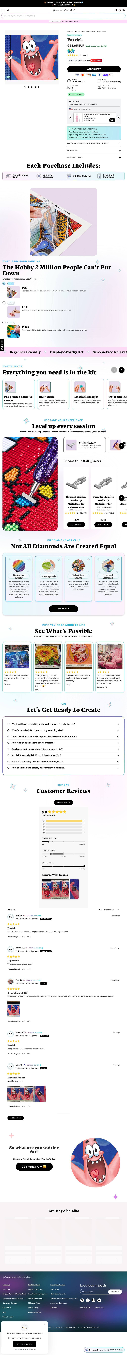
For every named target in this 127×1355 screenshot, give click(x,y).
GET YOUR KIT (63, 609)
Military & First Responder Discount (64, 1298)
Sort (100, 909)
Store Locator (7, 1317)
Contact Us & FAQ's (35, 1289)
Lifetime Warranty (35, 1298)
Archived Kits (71, 1327)
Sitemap (59, 1327)
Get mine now (32, 1166)
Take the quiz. (116, 1350)
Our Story (6, 1289)
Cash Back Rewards (58, 1294)
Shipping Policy (34, 1303)
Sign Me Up (115, 1292)
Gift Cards (54, 1289)
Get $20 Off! (85, 1307)
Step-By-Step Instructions (12, 1298)
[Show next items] (122, 370)
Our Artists (6, 1308)
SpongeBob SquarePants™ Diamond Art (86, 31)
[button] (55, 57)
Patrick (103, 31)
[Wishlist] (119, 10)
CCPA (49, 1327)
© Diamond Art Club (76, 510)
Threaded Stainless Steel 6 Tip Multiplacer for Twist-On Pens (76, 502)
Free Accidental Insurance (38, 1294)
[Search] (116, 10)
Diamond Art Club (92, 1327)
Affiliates (54, 1308)
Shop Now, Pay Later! (58, 1303)
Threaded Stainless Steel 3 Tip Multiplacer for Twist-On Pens (103, 502)
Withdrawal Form (34, 1312)
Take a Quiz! (98, 1307)
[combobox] (63, 15)
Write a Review (65, 803)
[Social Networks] (82, 1300)
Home (69, 31)
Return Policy (33, 1308)
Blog (4, 1312)
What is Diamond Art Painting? (14, 1294)
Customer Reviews (9, 1303)
